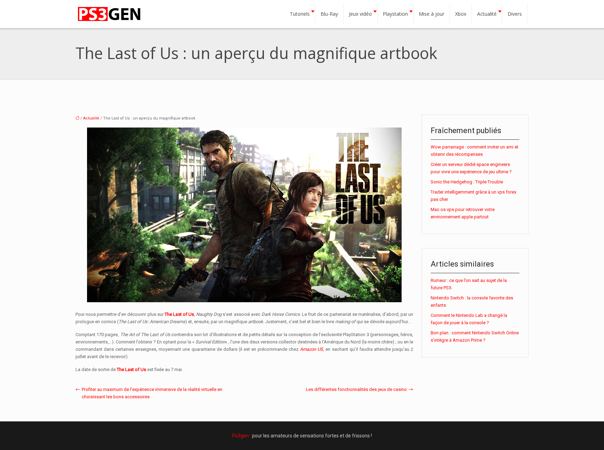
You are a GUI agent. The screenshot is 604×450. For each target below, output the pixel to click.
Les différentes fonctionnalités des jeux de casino (356, 389)
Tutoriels (300, 13)
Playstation (395, 13)
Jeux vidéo (360, 13)
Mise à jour (431, 13)
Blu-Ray (329, 13)
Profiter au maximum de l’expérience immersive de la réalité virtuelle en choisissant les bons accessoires (152, 393)
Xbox (460, 13)
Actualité (487, 13)
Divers (515, 13)
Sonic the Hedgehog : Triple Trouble (467, 181)
